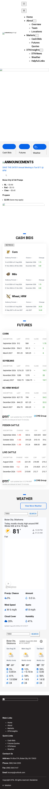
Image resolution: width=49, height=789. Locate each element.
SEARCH (32, 514)
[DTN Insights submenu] (41, 50)
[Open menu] (24, 4)
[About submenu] (34, 21)
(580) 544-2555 (15, 763)
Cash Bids (7, 152)
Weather (36, 153)
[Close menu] (24, 11)
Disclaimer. (34, 780)
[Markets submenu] (37, 35)
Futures (22, 152)
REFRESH (9, 245)
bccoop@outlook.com (16, 772)
